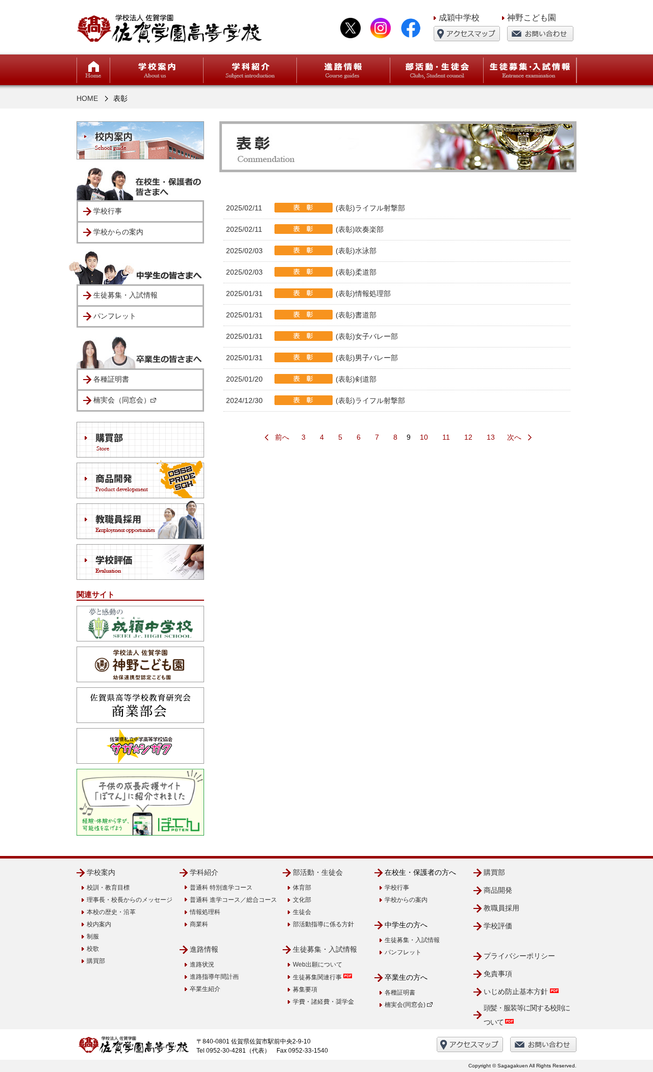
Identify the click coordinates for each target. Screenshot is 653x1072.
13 (491, 437)
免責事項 (498, 974)
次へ (514, 437)
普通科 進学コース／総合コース (233, 899)
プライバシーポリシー (519, 956)
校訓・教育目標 (108, 887)
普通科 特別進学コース (221, 887)
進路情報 (204, 949)
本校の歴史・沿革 (111, 912)
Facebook (410, 28)
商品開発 (498, 890)
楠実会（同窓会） (121, 400)
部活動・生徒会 (318, 872)
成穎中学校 (459, 17)
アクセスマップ (467, 33)
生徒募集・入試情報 (125, 295)
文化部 (302, 899)
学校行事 (107, 211)
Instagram (380, 28)
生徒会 (302, 912)
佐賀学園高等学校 (170, 28)
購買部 (96, 960)
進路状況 (202, 964)
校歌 (93, 948)
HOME (93, 70)
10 (424, 437)
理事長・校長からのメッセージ (129, 899)
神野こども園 (531, 17)
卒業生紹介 (205, 989)
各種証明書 (111, 379)
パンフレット (114, 316)
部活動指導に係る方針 (323, 924)
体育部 (302, 887)
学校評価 (498, 926)
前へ (282, 437)
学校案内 (101, 872)
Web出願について (317, 964)
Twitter (350, 28)
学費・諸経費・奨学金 (323, 1001)
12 (468, 437)
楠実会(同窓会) (406, 1004)
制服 (93, 936)
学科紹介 (204, 872)
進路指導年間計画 (214, 976)
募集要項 (305, 989)
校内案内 (99, 924)
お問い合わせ (540, 33)
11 (446, 437)
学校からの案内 (118, 232)
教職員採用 (501, 908)
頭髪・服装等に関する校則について (527, 1015)
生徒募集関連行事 (318, 977)
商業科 (199, 924)
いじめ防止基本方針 (517, 991)
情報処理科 (205, 912)
